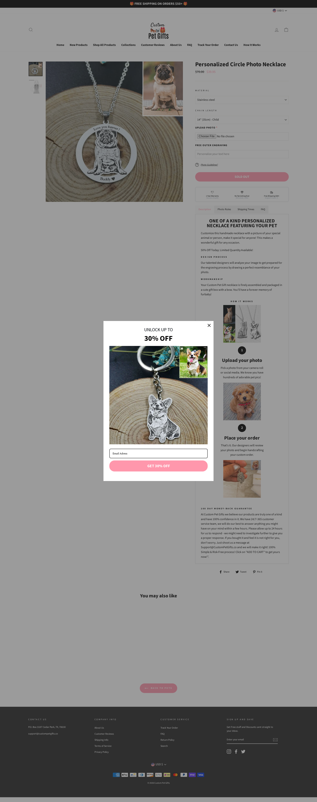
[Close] (209, 325)
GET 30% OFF (158, 465)
